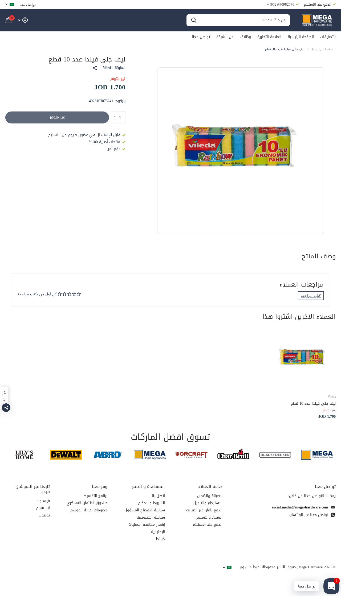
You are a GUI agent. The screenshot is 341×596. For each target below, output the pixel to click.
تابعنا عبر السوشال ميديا (32, 489)
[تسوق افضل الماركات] (317, 455)
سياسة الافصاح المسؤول (144, 510)
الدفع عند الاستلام (207, 524)
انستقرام (43, 508)
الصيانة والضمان (209, 495)
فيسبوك (43, 500)
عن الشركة (224, 36)
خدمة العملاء (210, 486)
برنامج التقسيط (95, 495)
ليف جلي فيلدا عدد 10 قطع (313, 403)
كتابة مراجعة (311, 295)
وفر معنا (99, 486)
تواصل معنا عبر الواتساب (308, 515)
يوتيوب (44, 515)
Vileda (107, 67)
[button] (113, 113)
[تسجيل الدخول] (23, 20)
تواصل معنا (27, 4)
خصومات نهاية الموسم (88, 510)
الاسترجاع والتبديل (207, 503)
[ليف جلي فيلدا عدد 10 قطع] (304, 358)
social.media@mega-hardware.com (300, 507)
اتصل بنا (158, 495)
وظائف (245, 36)
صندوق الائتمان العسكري (87, 503)
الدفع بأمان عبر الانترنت (204, 510)
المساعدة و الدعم (148, 486)
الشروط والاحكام (151, 503)
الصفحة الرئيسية (301, 36)
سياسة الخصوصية (151, 517)
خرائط (160, 539)
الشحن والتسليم (209, 517)
